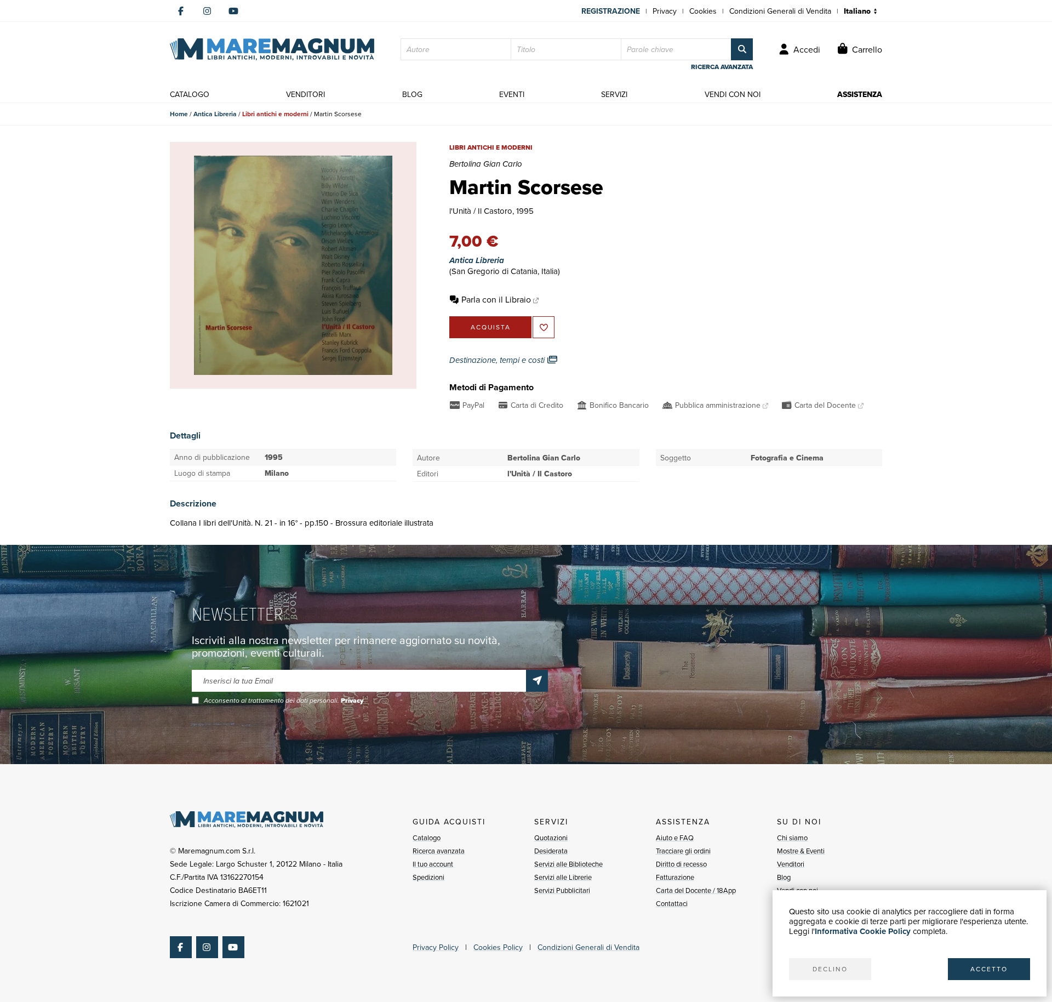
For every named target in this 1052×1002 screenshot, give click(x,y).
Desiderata (551, 851)
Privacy (665, 10)
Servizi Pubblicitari (562, 890)
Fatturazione (675, 877)
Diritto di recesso (681, 864)
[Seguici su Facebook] (181, 11)
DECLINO (830, 968)
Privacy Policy (436, 947)
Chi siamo (792, 837)
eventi (511, 94)
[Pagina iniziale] (272, 49)
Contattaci (672, 903)
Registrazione (610, 10)
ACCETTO (989, 968)
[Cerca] (742, 49)
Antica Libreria (215, 113)
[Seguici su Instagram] (207, 11)
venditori (305, 94)
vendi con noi (733, 94)
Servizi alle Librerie (563, 877)
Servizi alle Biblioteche (568, 864)
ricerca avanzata (722, 67)
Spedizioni (428, 877)
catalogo (189, 94)
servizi (614, 94)
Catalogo (427, 837)
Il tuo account (433, 864)
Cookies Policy (498, 947)
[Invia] (537, 681)
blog (412, 94)
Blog (784, 877)
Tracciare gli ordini (683, 851)
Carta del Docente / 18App (696, 890)
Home (179, 113)
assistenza (859, 94)
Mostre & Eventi (801, 851)
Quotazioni (551, 837)
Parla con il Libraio (496, 299)
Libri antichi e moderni (275, 113)
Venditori (790, 864)
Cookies (703, 10)
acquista (491, 327)
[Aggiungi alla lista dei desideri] (543, 327)
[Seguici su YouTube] (233, 11)
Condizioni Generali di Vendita (780, 10)
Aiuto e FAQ (675, 837)
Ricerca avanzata (439, 851)
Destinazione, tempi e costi (498, 360)
